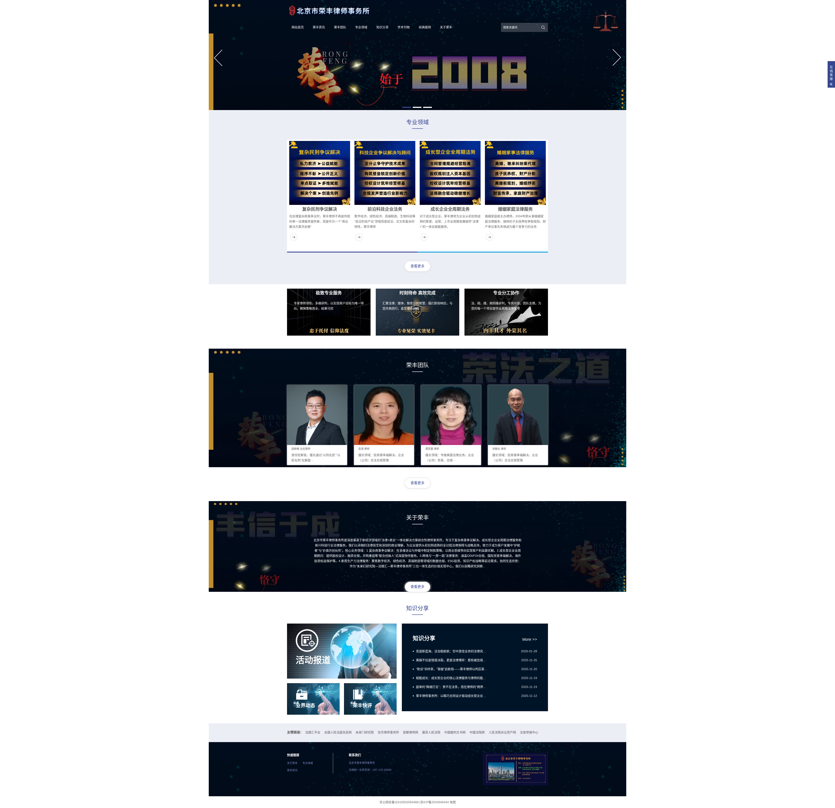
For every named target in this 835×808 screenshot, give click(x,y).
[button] (406, 107)
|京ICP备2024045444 (434, 802)
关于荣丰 (446, 27)
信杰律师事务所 (388, 732)
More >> (529, 639)
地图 (453, 802)
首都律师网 (410, 732)
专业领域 (361, 27)
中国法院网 (477, 732)
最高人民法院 (431, 732)
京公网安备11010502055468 (399, 802)
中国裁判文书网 (455, 732)
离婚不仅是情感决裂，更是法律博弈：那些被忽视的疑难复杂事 (452, 660)
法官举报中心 (529, 732)
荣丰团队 (340, 27)
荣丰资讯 (319, 27)
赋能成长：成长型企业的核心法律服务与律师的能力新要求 (452, 678)
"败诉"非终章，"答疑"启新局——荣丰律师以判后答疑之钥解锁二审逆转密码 (452, 669)
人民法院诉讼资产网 (502, 732)
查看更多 (417, 266)
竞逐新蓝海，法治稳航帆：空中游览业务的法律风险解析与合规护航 (452, 651)
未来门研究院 (365, 732)
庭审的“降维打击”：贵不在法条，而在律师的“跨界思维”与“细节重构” (452, 687)
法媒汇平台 (312, 732)
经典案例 (425, 27)
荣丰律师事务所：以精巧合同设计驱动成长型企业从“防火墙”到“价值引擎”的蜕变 (452, 696)
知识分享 (382, 27)
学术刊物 (403, 27)
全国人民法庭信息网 (338, 732)
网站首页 (298, 27)
